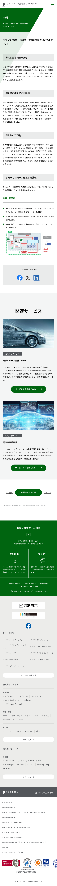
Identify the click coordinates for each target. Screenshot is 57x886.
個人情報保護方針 (8, 807)
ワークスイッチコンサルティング (30, 760)
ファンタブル (36, 696)
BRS (37, 715)
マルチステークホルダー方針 (13, 852)
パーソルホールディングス (13, 640)
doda (5, 715)
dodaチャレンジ (9, 719)
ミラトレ (18, 731)
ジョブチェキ (23, 696)
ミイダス (45, 715)
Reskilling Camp (43, 764)
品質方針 (5, 847)
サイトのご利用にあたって (12, 832)
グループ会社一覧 (29, 675)
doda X (21, 719)
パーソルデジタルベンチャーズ (41, 653)
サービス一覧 (29, 739)
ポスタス (30, 764)
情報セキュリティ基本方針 (12, 822)
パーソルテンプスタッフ (39, 640)
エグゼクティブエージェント (21, 715)
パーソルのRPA (8, 760)
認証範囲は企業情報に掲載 (26, 871)
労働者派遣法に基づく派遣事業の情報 (16, 827)
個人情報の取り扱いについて (13, 817)
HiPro (38, 731)
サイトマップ (7, 802)
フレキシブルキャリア (11, 700)
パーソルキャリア (9, 653)
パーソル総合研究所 (10, 659)
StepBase (6, 768)
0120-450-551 (41, 583)
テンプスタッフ (8, 696)
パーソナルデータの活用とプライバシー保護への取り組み (23, 812)
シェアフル (7, 731)
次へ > (47, 492)
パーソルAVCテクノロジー (39, 659)
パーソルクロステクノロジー (40, 646)
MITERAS (20, 764)
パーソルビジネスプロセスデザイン (14, 646)
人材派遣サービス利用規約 (12, 837)
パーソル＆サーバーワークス (13, 666)
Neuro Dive (29, 731)
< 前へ (9, 492)
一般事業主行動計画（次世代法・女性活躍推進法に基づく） (24, 842)
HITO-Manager (8, 764)
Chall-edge (27, 700)
